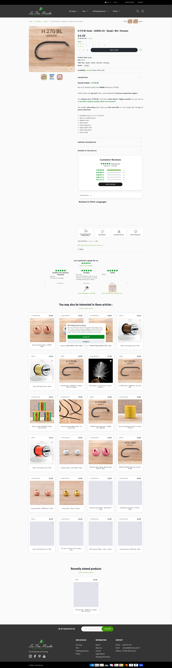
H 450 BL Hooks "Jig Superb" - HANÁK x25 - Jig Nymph (100, 427)
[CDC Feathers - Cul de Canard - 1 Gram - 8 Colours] (101, 371)
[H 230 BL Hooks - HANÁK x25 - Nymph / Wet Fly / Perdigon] (71, 371)
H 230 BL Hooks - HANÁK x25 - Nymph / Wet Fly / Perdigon (71, 386)
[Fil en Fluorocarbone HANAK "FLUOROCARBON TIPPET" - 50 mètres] (112, 288)
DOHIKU (121, 437)
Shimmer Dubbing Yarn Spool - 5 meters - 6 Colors (130, 427)
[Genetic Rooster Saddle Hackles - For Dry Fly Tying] (71, 411)
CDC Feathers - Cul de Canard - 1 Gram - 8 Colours (100, 386)
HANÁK (62, 356)
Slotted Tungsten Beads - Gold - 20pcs (100, 345)
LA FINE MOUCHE (35, 315)
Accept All (86, 337)
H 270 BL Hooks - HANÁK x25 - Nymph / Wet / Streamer (86, 610)
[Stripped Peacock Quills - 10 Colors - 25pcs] (130, 493)
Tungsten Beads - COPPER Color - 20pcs (42, 508)
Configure (86, 342)
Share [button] (82, 249)
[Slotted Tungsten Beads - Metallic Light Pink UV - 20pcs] (101, 452)
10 (86, 45)
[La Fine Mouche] (40, 11)
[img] (86, 263)
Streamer (106, 63)
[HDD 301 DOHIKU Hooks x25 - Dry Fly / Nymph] (130, 452)
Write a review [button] (110, 184)
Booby (88, 63)
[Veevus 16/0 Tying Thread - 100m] (42, 533)
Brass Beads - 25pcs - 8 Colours (71, 508)
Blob (83, 63)
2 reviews (89, 38)
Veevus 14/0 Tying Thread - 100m (130, 345)
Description (83, 77)
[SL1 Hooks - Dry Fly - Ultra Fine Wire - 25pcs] (71, 533)
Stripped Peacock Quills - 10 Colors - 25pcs (130, 508)
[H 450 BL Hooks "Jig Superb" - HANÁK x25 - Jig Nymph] (101, 411)
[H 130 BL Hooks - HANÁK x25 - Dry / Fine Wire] (130, 371)
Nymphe (99, 63)
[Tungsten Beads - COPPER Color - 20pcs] (42, 493)
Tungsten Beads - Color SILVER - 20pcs (71, 467)
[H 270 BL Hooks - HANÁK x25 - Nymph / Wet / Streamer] (86, 594)
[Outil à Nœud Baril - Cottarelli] (86, 288)
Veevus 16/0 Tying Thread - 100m (42, 549)
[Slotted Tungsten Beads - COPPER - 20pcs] (42, 330)
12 (92, 45)
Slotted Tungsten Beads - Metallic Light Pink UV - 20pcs (100, 467)
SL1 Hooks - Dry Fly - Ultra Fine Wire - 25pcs (71, 549)
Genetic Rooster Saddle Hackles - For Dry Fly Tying (71, 427)
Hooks (46, 21)
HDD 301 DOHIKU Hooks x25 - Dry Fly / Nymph (130, 467)
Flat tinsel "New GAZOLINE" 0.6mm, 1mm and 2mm (42, 427)
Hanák (86, 65)
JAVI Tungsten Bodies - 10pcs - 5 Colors (101, 549)
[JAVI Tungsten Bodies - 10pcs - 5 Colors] (101, 533)
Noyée (93, 63)
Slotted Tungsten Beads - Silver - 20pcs (71, 345)
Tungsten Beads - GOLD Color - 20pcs (130, 549)
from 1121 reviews (86, 266)
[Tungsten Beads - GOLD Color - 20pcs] (130, 533)
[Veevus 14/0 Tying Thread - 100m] (130, 330)
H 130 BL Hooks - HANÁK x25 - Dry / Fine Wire (130, 386)
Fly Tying (38, 21)
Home (31, 21)
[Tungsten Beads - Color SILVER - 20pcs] (71, 452)
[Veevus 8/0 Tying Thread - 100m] (42, 371)
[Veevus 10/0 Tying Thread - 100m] (42, 452)
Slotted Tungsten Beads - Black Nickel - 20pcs (100, 508)
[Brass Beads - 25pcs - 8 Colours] (71, 493)
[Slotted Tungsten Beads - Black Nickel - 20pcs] (101, 493)
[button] (68, 49)
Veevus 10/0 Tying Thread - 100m (42, 467)
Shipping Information (87, 142)
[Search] (137, 11)
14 (98, 45)
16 (104, 45)
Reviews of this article (87, 151)
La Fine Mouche (38, 665)
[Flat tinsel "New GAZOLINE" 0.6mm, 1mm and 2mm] (42, 411)
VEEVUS (121, 315)
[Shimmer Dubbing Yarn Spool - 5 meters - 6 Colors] (130, 411)
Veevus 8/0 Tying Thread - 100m (42, 386)
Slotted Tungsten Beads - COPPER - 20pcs (42, 345)
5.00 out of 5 (115, 164)
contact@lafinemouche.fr (131, 648)
